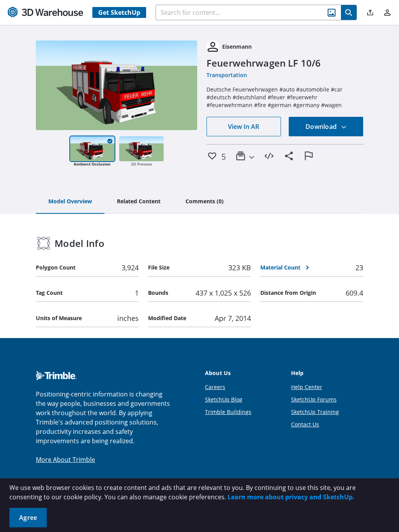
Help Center (306, 387)
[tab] (70, 202)
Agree (28, 517)
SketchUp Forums (314, 399)
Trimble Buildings (228, 412)
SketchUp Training (315, 412)
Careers (215, 387)
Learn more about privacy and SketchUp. (291, 497)
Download (321, 126)
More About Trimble (65, 459)
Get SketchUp (119, 12)
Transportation (227, 75)
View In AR (243, 126)
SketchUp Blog (223, 399)
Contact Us (305, 424)
